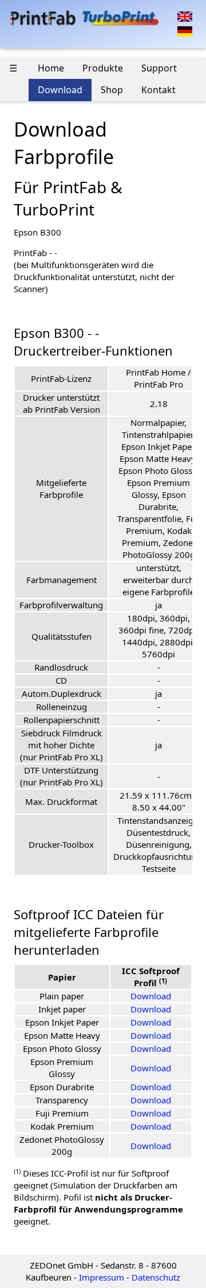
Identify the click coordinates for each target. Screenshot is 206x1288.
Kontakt (158, 89)
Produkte (102, 68)
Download (60, 89)
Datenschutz (156, 1277)
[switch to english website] (185, 15)
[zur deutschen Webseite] (185, 30)
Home (51, 68)
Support (159, 68)
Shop (112, 89)
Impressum (101, 1277)
